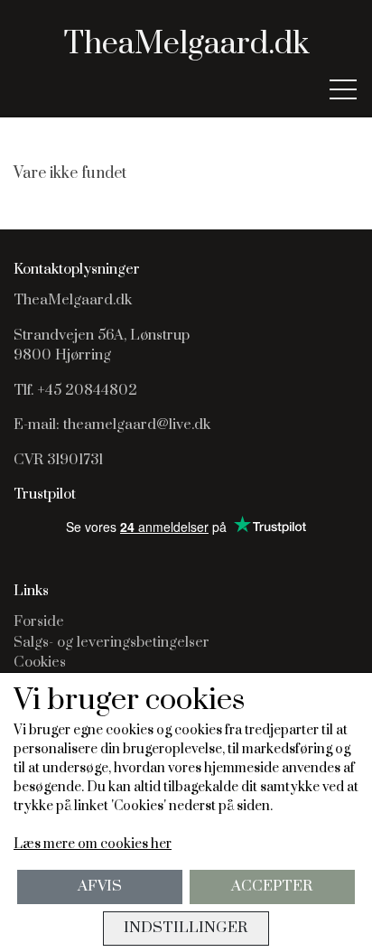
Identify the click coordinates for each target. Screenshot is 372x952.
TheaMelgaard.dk (186, 44)
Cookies (40, 662)
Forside (39, 621)
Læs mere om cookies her (93, 844)
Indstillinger (185, 928)
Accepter (271, 886)
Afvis (100, 886)
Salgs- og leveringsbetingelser (111, 642)
